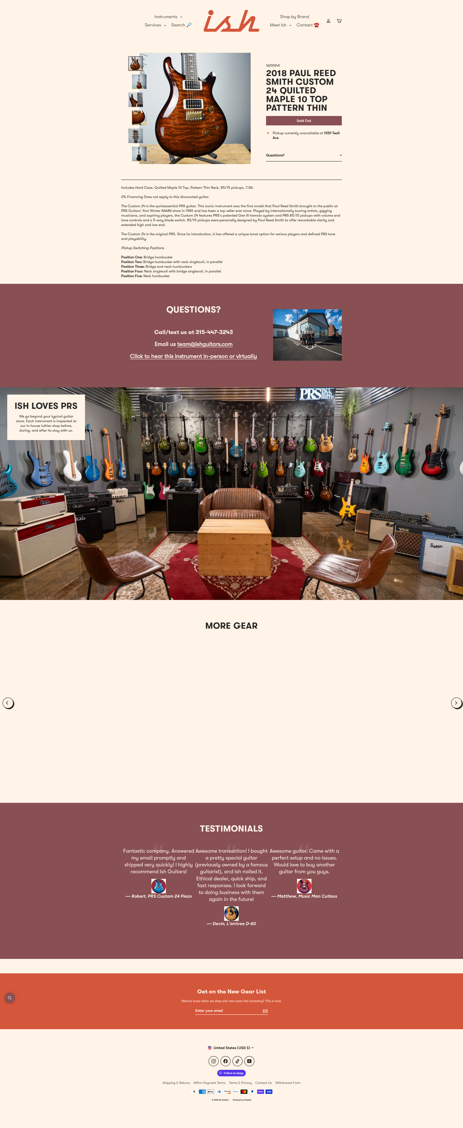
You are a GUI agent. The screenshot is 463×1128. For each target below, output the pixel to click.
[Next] (456, 703)
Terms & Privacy (240, 1083)
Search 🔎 (181, 24)
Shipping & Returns (176, 1083)
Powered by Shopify (242, 1100)
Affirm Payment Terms (209, 1083)
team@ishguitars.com (205, 344)
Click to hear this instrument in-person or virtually (193, 356)
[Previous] (8, 703)
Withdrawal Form (287, 1083)
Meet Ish (279, 24)
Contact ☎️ (308, 24)
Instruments (166, 16)
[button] (10, 998)
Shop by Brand (294, 16)
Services (153, 24)
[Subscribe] (265, 1011)
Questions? (275, 155)
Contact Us (263, 1083)
